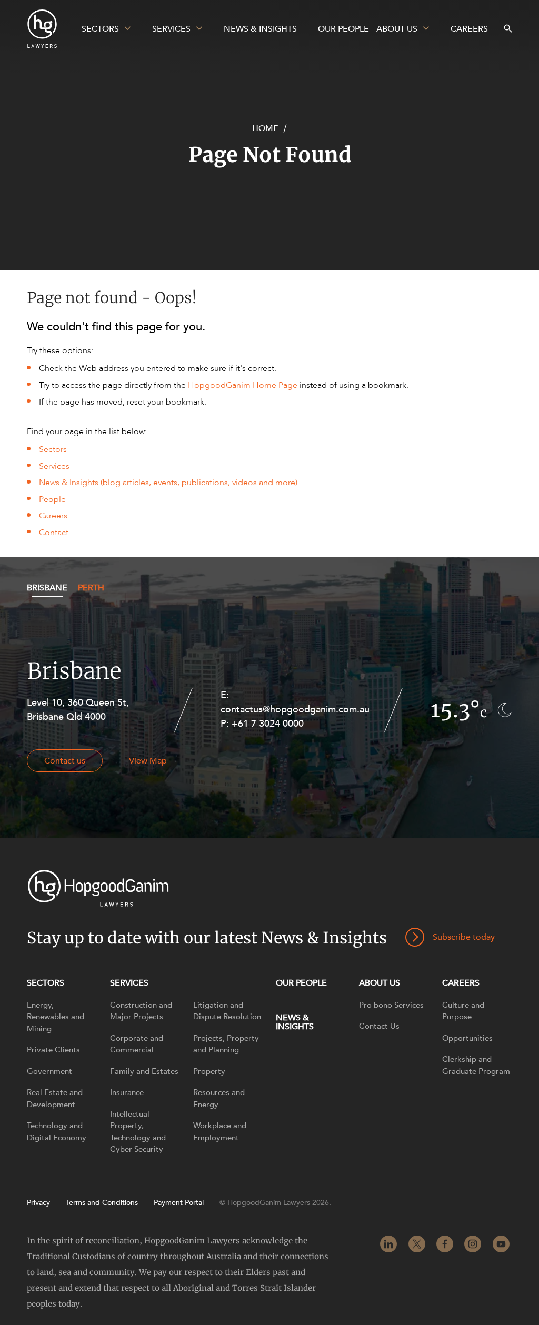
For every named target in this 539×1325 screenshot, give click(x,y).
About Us (379, 983)
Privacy (38, 1203)
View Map (148, 761)
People (52, 499)
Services (54, 466)
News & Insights (295, 1022)
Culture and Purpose (463, 1011)
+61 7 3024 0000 (268, 723)
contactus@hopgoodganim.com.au (295, 709)
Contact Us (379, 1026)
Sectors (53, 449)
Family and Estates (144, 1071)
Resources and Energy (219, 1098)
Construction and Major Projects (141, 1011)
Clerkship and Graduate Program (476, 1065)
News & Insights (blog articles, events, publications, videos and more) (168, 482)
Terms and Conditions (102, 1203)
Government (49, 1071)
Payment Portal (179, 1203)
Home (265, 128)
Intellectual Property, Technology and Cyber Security (138, 1132)
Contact (53, 532)
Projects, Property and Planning (226, 1044)
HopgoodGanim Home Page (242, 385)
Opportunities (467, 1038)
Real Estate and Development (55, 1098)
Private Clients (53, 1050)
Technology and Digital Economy (56, 1131)
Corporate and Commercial (136, 1044)
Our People (301, 983)
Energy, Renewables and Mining (55, 1017)
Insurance (127, 1092)
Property (209, 1071)
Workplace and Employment (219, 1131)
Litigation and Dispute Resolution (227, 1011)
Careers (53, 515)
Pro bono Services (391, 1005)
